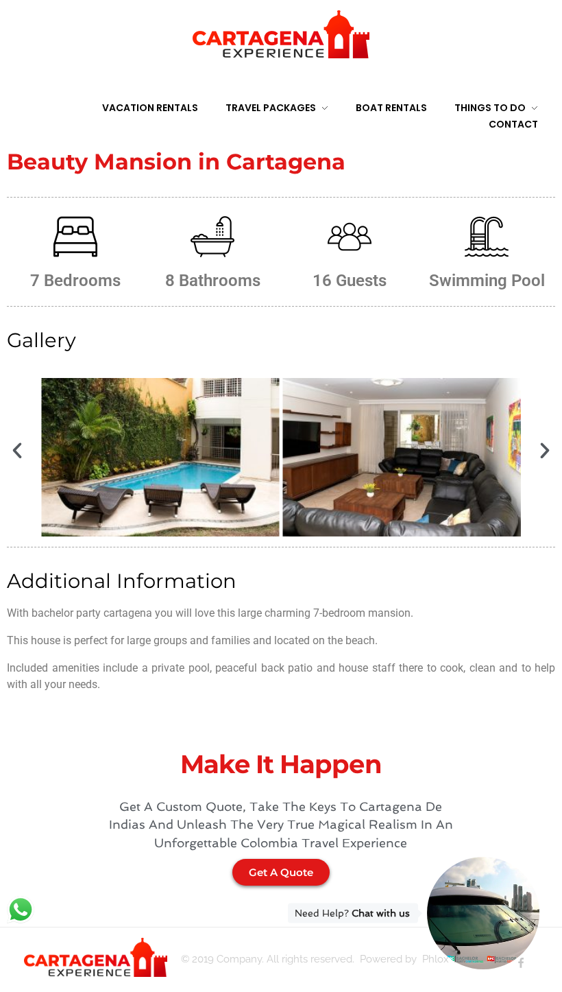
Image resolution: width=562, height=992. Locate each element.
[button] (17, 450)
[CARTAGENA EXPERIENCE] (281, 34)
